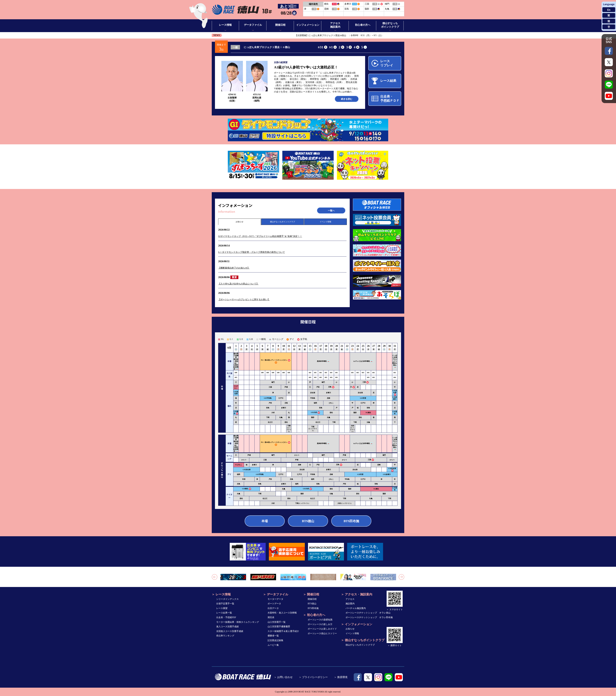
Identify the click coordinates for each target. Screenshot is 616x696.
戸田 (318, 387)
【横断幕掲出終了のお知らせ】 (234, 268)
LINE (389, 677)
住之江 (270, 422)
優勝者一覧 (273, 636)
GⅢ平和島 (268, 398)
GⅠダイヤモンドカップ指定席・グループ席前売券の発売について (251, 252)
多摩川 (328, 393)
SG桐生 (368, 412)
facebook (358, 677)
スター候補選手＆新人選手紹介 (283, 631)
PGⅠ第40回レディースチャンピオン (274, 360)
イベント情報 (325, 222)
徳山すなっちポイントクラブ (282, 222)
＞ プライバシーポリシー (313, 677)
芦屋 (286, 387)
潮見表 (271, 617)
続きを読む (346, 99)
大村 (273, 412)
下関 (267, 417)
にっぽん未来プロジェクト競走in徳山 (394, 360)
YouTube (399, 677)
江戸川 (280, 398)
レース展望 (221, 608)
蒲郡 (355, 412)
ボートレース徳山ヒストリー (322, 633)
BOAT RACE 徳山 (242, 9)
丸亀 (280, 417)
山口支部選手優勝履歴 (279, 626)
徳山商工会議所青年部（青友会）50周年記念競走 (236, 361)
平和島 (312, 398)
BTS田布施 (351, 521)
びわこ (331, 403)
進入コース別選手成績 (227, 626)
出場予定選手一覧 (225, 603)
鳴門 (273, 382)
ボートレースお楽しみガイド (322, 629)
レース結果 (388, 80)
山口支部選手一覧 (277, 622)
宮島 (267, 408)
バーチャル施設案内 (356, 608)
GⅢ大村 (314, 412)
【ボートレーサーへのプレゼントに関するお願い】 (244, 299)
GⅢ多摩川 (395, 398)
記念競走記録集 (275, 640)
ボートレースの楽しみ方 (320, 624)
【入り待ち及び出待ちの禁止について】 (238, 284)
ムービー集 (273, 645)
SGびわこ (236, 387)
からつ (296, 455)
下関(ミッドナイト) (289, 428)
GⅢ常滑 (363, 398)
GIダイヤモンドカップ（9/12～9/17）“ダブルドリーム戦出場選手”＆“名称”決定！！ (260, 236)
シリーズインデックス (227, 599)
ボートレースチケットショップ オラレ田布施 (369, 617)
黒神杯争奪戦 (322, 361)
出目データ (273, 608)
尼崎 (328, 398)
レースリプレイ (386, 63)
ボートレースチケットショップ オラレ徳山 (368, 613)
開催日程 (312, 599)
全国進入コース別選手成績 (229, 631)
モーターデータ (275, 599)
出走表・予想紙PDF (226, 617)
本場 (264, 521)
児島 (329, 387)
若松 (331, 412)
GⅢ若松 (395, 412)
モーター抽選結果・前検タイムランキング (237, 622)
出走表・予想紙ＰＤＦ (390, 98)
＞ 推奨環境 (340, 677)
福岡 (315, 403)
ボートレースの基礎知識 (320, 619)
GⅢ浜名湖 (236, 392)
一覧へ (331, 210)
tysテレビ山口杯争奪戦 (361, 361)
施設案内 (350, 603)
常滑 (243, 479)
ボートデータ (274, 603)
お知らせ (239, 222)
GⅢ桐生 (245, 489)
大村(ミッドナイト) (352, 428)
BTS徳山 (308, 521)
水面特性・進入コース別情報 (282, 613)
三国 (364, 382)
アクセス (350, 599)
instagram (378, 677)
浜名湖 (312, 393)
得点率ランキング (225, 636)
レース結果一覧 (224, 613)
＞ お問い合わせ (283, 677)
